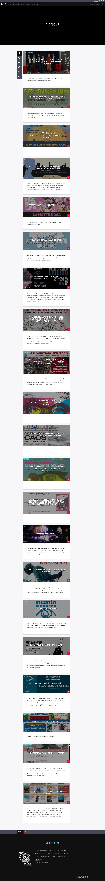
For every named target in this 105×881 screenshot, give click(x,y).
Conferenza (30, 52)
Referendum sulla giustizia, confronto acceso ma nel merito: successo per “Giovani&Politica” (46, 61)
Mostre (29, 637)
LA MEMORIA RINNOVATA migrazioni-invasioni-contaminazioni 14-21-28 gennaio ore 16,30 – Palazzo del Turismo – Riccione (46, 319)
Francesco (26, 652)
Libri (30, 745)
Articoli (25, 52)
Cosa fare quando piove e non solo (46, 240)
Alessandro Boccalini (28, 71)
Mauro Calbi (26, 248)
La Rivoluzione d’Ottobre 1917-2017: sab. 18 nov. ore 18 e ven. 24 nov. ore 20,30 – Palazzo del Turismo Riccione (46, 361)
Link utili (26, 233)
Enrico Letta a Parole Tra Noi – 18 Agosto (46, 753)
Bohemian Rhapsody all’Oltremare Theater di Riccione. (47, 570)
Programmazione (11, 1)
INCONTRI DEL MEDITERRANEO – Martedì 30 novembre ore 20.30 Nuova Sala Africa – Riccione (46, 135)
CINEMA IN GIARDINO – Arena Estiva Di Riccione (47, 792)
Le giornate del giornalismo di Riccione (46, 644)
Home (16, 4)
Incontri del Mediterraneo (47, 608)
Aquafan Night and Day (46, 533)
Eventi (34, 4)
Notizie (40, 89)
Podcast (3, 1)
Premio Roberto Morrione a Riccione (47, 683)
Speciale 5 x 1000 (20, 1)
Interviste (26, 745)
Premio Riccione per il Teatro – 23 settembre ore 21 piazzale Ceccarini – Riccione (46, 402)
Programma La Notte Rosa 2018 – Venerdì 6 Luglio (46, 206)
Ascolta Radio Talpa (94, 4)
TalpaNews (41, 4)
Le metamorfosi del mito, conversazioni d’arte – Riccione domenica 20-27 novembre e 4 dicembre (46, 468)
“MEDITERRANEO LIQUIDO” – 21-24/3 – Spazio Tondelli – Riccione (46, 277)
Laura (25, 145)
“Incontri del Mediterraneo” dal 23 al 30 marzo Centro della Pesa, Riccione (47, 434)
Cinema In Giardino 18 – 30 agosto (47, 721)
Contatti (27, 1)
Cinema (25, 714)
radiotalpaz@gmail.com (39, 863)
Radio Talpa (6, 4)
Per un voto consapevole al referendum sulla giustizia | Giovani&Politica (47, 97)
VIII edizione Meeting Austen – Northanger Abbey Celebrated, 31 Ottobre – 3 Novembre (46, 167)
